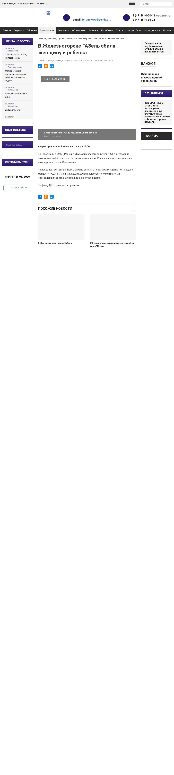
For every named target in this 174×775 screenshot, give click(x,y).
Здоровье (93, 30)
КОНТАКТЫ (42, 4)
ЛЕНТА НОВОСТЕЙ (18, 41)
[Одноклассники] (46, 66)
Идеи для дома (152, 30)
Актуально (19, 30)
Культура (129, 30)
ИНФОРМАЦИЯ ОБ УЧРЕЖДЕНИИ (17, 4)
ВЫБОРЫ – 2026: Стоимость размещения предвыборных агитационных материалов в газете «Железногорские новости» (157, 112)
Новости (52, 39)
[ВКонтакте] (40, 66)
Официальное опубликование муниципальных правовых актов (154, 47)
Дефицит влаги (12, 110)
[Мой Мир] (52, 66)
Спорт (139, 30)
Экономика (63, 30)
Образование (78, 30)
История (167, 30)
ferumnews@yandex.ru (96, 19)
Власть (119, 30)
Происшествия (47, 30)
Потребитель (107, 30)
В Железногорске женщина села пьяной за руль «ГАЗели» (112, 244)
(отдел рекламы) (152, 15)
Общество (32, 30)
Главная (7, 30)
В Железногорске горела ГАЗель (55, 243)
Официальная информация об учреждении (151, 78)
